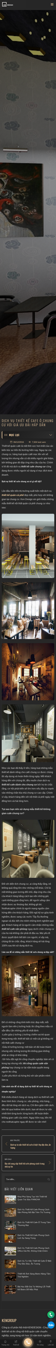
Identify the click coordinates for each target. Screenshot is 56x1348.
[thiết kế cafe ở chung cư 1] (28, 546)
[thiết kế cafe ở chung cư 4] (28, 671)
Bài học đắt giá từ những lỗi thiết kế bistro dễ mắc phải (34, 1288)
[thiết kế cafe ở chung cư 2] (28, 610)
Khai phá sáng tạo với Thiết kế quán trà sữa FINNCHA (32, 1198)
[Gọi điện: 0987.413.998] (51, 1314)
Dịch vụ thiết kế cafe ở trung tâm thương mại (34, 1223)
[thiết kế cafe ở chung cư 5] (28, 733)
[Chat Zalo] (51, 1325)
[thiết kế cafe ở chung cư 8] (28, 986)
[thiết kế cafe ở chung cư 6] (28, 849)
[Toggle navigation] (52, 5)
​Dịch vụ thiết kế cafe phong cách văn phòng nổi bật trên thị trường (34, 1210)
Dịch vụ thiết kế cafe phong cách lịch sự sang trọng (33, 1236)
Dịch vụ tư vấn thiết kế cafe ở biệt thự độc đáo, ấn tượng (34, 1262)
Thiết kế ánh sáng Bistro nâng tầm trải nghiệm (34, 1275)
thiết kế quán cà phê (13, 495)
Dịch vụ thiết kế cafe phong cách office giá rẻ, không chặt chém (33, 1249)
